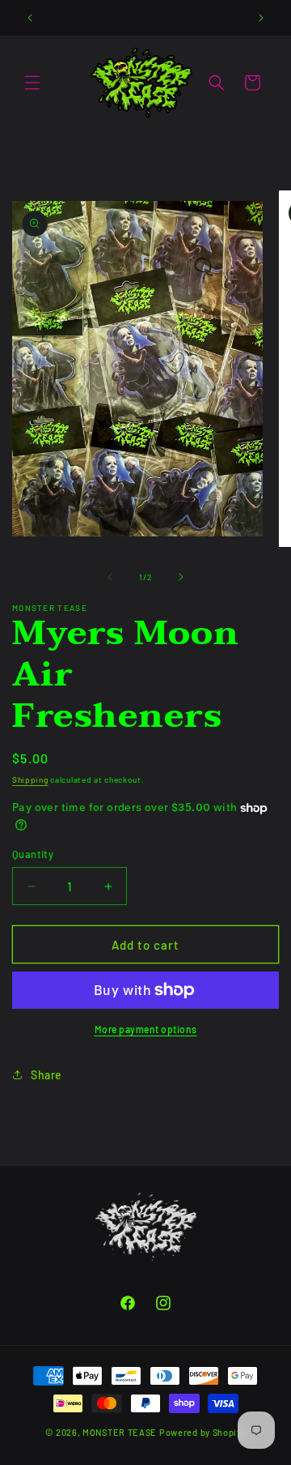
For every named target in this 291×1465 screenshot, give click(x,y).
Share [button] (46, 1075)
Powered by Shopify (202, 1432)
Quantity (32, 854)
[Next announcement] (261, 18)
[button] (32, 82)
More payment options (146, 1029)
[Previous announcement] (30, 18)
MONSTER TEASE (119, 1432)
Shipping (30, 779)
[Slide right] (181, 577)
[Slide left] (110, 577)
